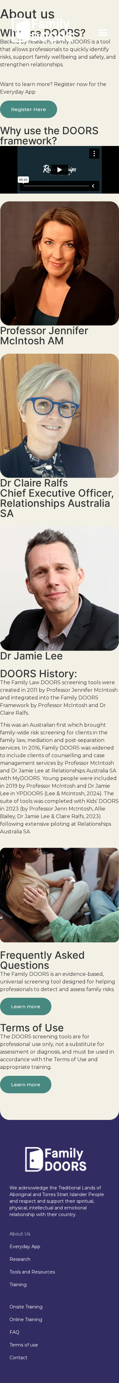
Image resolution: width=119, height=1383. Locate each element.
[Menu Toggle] (102, 32)
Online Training (26, 1319)
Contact (18, 1357)
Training (18, 1284)
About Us (20, 1234)
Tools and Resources (32, 1272)
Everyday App (25, 1246)
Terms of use (24, 1345)
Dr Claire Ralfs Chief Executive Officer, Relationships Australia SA (57, 498)
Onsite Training (26, 1307)
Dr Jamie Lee (31, 656)
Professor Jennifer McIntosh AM (44, 335)
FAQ (14, 1332)
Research (20, 1259)
